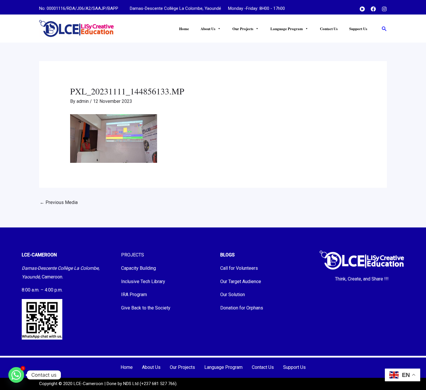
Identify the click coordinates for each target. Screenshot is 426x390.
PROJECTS (132, 255)
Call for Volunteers (239, 268)
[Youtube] (362, 9)
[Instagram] (384, 9)
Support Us (358, 28)
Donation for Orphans (241, 308)
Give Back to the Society (145, 308)
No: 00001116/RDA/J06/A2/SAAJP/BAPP (78, 8)
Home (184, 28)
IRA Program (134, 294)
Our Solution (232, 294)
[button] (384, 28)
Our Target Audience (240, 281)
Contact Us (329, 28)
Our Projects (242, 28)
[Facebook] (373, 9)
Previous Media (59, 202)
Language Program (286, 28)
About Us (208, 28)
